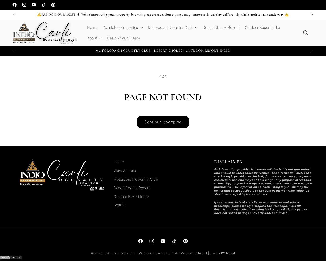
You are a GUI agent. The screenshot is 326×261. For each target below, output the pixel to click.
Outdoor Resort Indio (131, 196)
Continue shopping (163, 122)
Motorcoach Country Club (136, 179)
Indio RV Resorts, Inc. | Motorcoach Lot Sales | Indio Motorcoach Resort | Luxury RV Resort (170, 253)
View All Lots (125, 170)
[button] (122, 27)
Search (120, 205)
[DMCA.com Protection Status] (11, 258)
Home (119, 162)
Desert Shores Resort (132, 188)
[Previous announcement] (14, 15)
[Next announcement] (312, 15)
